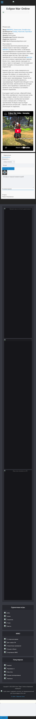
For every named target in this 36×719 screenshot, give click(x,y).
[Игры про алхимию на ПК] (18, 535)
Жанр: (5, 29)
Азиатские (21, 31)
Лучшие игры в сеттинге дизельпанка (18, 217)
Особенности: (7, 31)
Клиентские (17, 29)
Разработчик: (7, 37)
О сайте (13, 696)
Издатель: (6, 39)
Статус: (5, 33)
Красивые (28, 31)
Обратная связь (20, 696)
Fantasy (14, 31)
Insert (4, 717)
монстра (29, 57)
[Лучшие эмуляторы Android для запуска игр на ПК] (18, 404)
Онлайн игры (26, 29)
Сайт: (4, 41)
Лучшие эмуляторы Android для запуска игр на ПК (18, 349)
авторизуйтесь (6, 157)
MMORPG (10, 29)
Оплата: (5, 35)
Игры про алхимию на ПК (18, 478)
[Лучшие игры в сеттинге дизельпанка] (18, 273)
